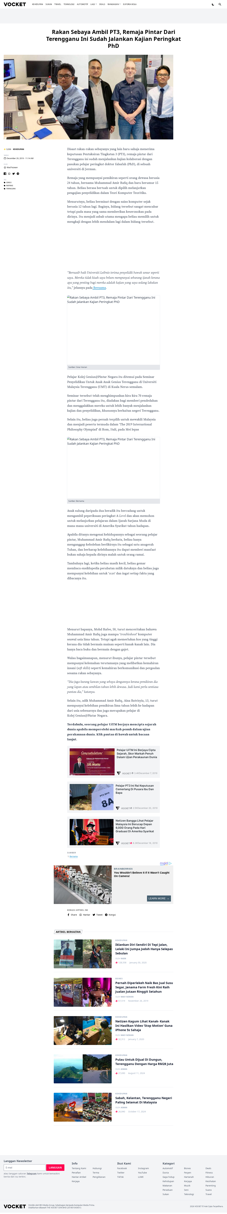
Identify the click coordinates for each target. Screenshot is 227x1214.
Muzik (187, 1185)
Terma (96, 1172)
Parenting (211, 1185)
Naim (123, 959)
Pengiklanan (99, 1176)
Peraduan (168, 1189)
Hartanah (189, 1176)
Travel (57, 4)
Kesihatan (211, 1181)
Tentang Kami (79, 1168)
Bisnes (119, 979)
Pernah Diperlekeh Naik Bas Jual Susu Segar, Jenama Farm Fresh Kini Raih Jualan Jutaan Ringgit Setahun (144, 987)
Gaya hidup (168, 1176)
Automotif (82, 4)
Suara (209, 1189)
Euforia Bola (130, 4)
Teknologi (69, 4)
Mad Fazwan (12, 167)
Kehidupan (37, 4)
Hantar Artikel (79, 1176)
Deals (102, 4)
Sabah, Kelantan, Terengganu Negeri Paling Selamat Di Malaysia (143, 1100)
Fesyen (187, 1172)
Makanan (167, 1185)
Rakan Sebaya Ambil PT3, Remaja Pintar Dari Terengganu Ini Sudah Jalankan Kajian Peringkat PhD (113, 39)
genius (8, 182)
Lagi (92, 4)
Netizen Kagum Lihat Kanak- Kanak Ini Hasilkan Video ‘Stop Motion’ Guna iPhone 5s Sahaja (143, 1025)
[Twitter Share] (13, 173)
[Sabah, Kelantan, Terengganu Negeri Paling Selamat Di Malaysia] (83, 1107)
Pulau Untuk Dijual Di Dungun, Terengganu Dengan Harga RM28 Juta (144, 1061)
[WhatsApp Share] (9, 173)
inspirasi (9, 185)
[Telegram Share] (18, 173)
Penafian (76, 1172)
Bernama (99, 288)
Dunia (166, 1172)
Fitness (209, 1172)
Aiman (124, 1069)
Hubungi (97, 1168)
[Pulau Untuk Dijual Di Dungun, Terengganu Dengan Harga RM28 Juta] (83, 1068)
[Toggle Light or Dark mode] (213, 4)
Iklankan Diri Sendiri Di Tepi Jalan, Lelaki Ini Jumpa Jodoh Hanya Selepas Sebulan (144, 949)
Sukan (49, 4)
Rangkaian (113, 4)
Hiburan (210, 1176)
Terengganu (11, 189)
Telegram (32, 1173)
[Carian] (219, 4)
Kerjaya (76, 1181)
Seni (186, 1189)
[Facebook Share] (5, 173)
